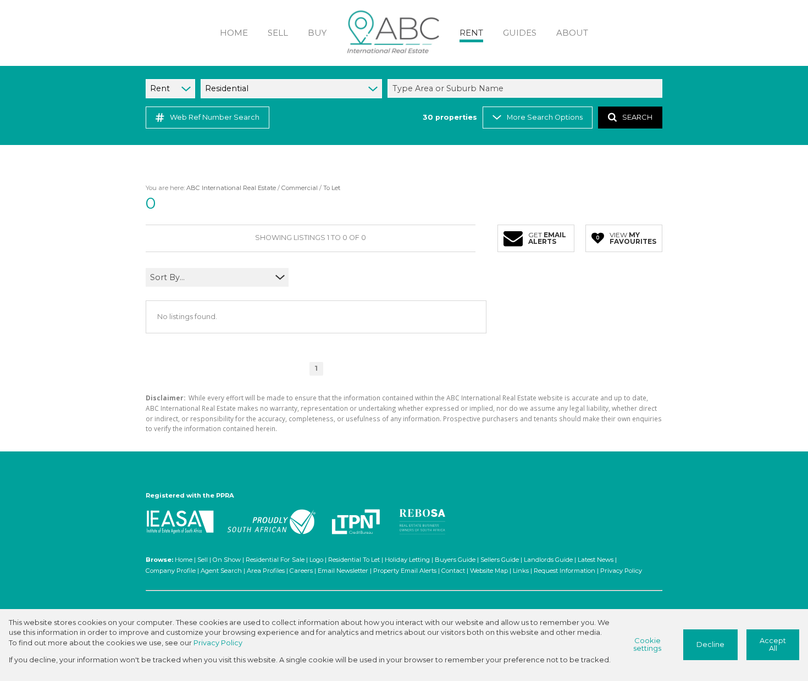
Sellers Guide (499, 559)
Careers (301, 570)
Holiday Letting (407, 559)
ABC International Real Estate (231, 188)
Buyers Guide (455, 559)
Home (183, 559)
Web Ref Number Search (214, 117)
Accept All (773, 645)
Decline (710, 644)
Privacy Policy (621, 570)
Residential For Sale (275, 559)
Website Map (489, 570)
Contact (453, 570)
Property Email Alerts (404, 570)
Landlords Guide (548, 559)
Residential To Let (354, 559)
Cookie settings (647, 645)
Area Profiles (266, 570)
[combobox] (526, 88)
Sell (202, 559)
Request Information (564, 570)
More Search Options (545, 117)
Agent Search (221, 570)
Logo (316, 559)
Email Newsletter (343, 570)
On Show (227, 559)
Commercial (299, 188)
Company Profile (171, 570)
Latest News (595, 559)
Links (521, 570)
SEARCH (637, 117)
